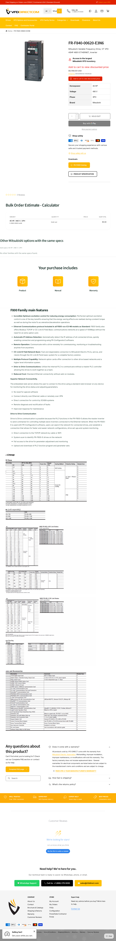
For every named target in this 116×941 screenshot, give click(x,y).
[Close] (34, 931)
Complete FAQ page (16, 769)
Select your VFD (104, 2)
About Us (31, 901)
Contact (31, 904)
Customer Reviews (35, 917)
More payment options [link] (89, 129)
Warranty (31, 914)
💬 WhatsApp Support (26, 883)
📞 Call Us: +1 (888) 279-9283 (57, 883)
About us (74, 932)
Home (10, 31)
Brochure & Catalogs (35, 908)
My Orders (53, 904)
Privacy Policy (37, 932)
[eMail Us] (102, 11)
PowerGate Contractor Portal (58, 915)
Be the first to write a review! (58, 851)
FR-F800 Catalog (80, 165)
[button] (108, 11)
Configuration (54, 911)
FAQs (51, 908)
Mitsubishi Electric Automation (63, 755)
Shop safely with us (78, 153)
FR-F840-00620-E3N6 (22, 31)
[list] (58, 285)
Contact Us (75, 909)
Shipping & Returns (35, 911)
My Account (54, 901)
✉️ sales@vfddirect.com (88, 883)
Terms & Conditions (50, 932)
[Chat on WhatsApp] (90, 11)
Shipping (71, 73)
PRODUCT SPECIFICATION (84, 174)
